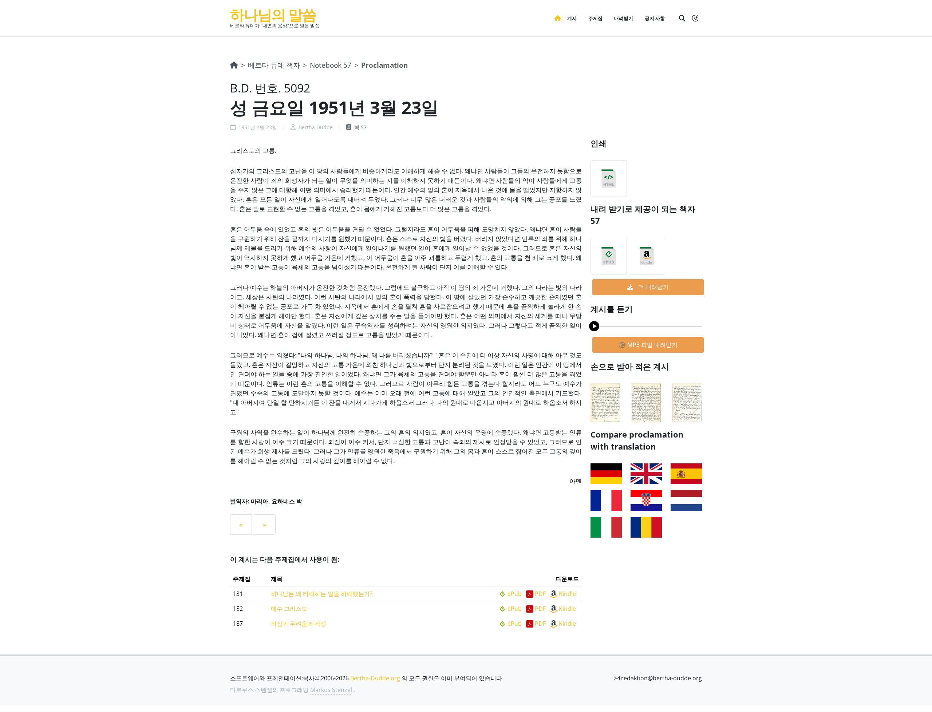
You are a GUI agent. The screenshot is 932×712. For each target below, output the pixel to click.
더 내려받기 (653, 287)
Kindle (567, 594)
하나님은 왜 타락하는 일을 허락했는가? (321, 594)
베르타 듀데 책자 (274, 65)
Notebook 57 (330, 65)
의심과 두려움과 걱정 (298, 624)
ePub (515, 594)
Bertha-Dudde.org (375, 678)
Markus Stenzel (331, 690)
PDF (540, 594)
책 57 (360, 127)
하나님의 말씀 (273, 14)
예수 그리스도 (289, 609)
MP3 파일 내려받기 (652, 345)
